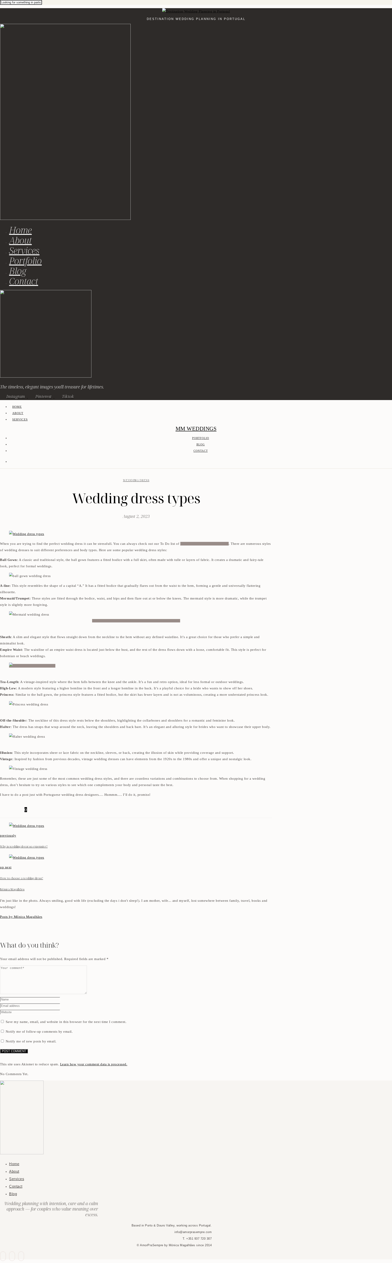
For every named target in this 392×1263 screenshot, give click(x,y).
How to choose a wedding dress (204, 543)
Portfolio (25, 260)
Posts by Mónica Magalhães (21, 917)
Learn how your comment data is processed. (93, 1064)
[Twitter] (8, 810)
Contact (23, 281)
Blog (17, 271)
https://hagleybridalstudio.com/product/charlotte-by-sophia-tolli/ (136, 620)
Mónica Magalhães (12, 889)
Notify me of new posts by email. (31, 1041)
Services (24, 250)
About (20, 240)
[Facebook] (2, 810)
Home (20, 230)
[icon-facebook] (3, 1256)
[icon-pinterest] (12, 1256)
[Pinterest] (13, 810)
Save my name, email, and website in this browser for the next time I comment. (66, 1022)
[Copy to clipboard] (19, 810)
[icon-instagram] (21, 1256)
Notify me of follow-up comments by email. (39, 1031)
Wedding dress (136, 480)
